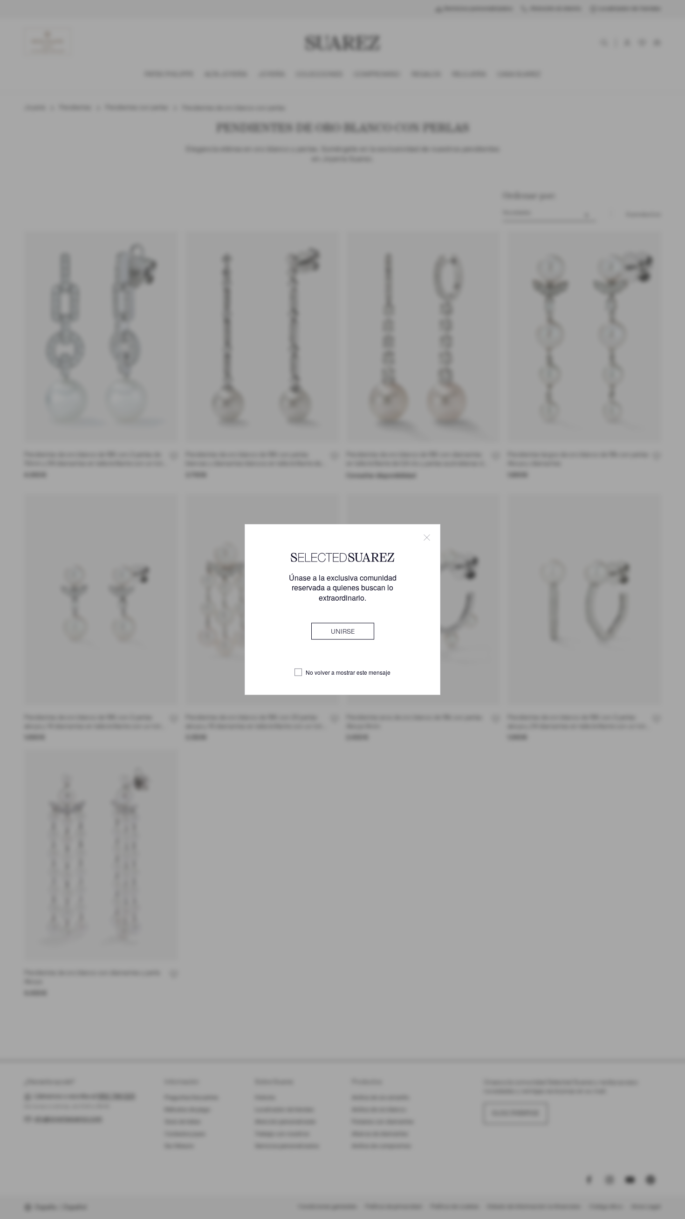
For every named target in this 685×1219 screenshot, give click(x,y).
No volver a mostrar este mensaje (348, 672)
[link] (342, 631)
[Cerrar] (427, 538)
